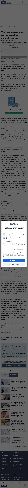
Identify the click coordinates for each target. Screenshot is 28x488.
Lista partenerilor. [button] (20, 249)
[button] (14, 241)
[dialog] (14, 244)
